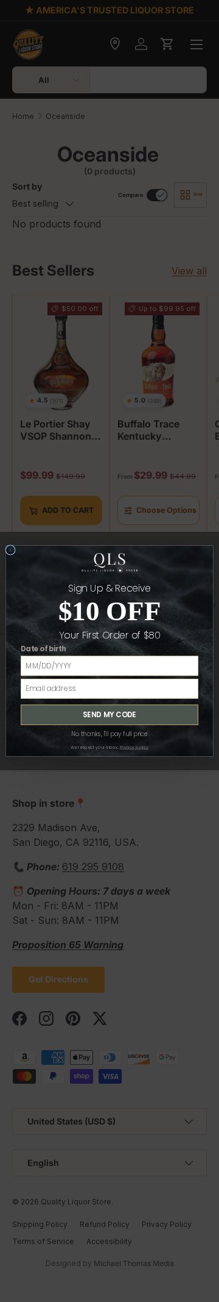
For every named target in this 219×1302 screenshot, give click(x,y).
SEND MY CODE (109, 715)
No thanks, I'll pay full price (109, 734)
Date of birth (43, 649)
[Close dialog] (10, 549)
